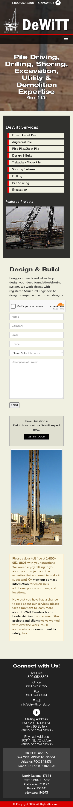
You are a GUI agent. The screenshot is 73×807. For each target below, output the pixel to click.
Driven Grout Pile (24, 135)
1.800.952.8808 (23, 3)
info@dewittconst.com (36, 704)
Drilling (17, 176)
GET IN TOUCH (36, 436)
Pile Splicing (20, 183)
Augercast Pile (22, 142)
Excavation (19, 189)
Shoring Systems (23, 169)
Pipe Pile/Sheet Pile (25, 148)
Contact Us (46, 3)
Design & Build (22, 155)
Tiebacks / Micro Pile (26, 162)
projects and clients (26, 620)
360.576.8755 (36, 686)
